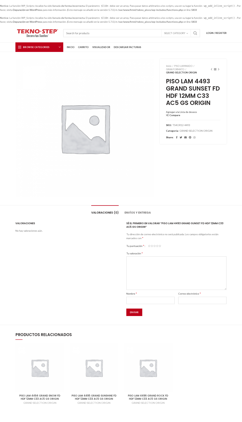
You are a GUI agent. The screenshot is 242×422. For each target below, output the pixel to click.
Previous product (211, 69)
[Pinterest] (190, 137)
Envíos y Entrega (138, 213)
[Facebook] (177, 137)
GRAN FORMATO (175, 69)
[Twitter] (181, 137)
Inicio (168, 66)
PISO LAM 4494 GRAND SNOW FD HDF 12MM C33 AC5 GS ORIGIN (39, 397)
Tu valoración (134, 253)
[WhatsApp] (194, 137)
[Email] (185, 137)
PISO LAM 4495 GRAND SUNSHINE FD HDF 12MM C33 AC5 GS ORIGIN (94, 397)
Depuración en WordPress (27, 9)
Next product (218, 69)
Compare (174, 115)
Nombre (131, 293)
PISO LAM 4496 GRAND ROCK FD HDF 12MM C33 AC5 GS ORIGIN (148, 397)
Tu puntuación (135, 245)
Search (195, 33)
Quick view (61, 349)
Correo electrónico (189, 293)
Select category (174, 33)
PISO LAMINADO (183, 66)
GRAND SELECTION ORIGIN (181, 72)
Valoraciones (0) (105, 213)
